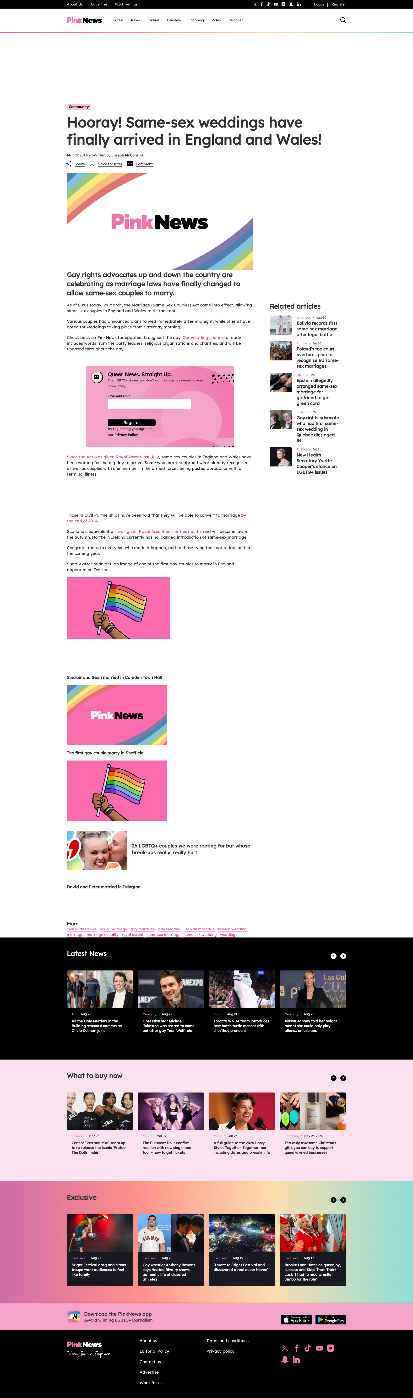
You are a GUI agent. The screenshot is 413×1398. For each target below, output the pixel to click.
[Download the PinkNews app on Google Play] (330, 1319)
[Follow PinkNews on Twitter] (284, 1349)
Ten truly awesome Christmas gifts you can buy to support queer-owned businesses (310, 1148)
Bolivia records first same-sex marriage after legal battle (317, 328)
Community (79, 106)
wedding (227, 934)
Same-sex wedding (200, 934)
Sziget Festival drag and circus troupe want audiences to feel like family (99, 1270)
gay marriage (142, 929)
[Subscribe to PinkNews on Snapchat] (284, 1360)
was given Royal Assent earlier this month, (160, 531)
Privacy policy (220, 1351)
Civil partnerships (82, 929)
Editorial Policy (154, 1351)
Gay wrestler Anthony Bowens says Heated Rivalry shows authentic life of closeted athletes (169, 1272)
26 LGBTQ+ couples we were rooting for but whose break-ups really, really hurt (191, 849)
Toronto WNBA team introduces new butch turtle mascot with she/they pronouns (241, 1026)
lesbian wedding (232, 929)
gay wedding (169, 929)
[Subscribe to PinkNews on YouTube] (319, 1349)
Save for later (110, 164)
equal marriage (113, 929)
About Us (75, 4)
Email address (124, 396)
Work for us (151, 1382)
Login (319, 4)
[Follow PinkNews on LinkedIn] (299, 4)
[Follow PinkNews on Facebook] (296, 1349)
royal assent (132, 934)
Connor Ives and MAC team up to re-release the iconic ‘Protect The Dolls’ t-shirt (99, 1148)
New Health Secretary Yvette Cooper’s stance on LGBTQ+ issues (317, 463)
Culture (153, 20)
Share (80, 164)
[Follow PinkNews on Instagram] (330, 1349)
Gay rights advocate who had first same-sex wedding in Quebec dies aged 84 (318, 429)
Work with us (126, 4)
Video (216, 20)
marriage (75, 934)
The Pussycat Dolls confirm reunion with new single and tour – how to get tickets (167, 1148)
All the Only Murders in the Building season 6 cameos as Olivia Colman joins (97, 1026)
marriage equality (103, 934)
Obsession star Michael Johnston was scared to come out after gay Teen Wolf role (169, 1026)
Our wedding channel (203, 337)
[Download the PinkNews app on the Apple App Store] (296, 1319)
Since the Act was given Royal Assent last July (113, 456)
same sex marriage (163, 934)
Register (338, 4)
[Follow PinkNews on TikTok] (308, 1349)
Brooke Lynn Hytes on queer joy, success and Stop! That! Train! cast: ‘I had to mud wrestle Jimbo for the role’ (313, 1272)
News (135, 20)
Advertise (98, 4)
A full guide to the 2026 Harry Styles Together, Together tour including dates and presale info (242, 1148)
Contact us (150, 1361)
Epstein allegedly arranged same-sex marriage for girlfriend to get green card (317, 392)
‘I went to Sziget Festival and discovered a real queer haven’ (241, 1267)
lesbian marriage (200, 929)
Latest (118, 20)
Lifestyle (174, 20)
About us (148, 1340)
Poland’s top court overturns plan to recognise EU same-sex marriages (318, 357)
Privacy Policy (126, 435)
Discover (236, 20)
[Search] (343, 20)
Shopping (196, 20)
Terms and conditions (227, 1340)
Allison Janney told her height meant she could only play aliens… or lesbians (311, 1026)
